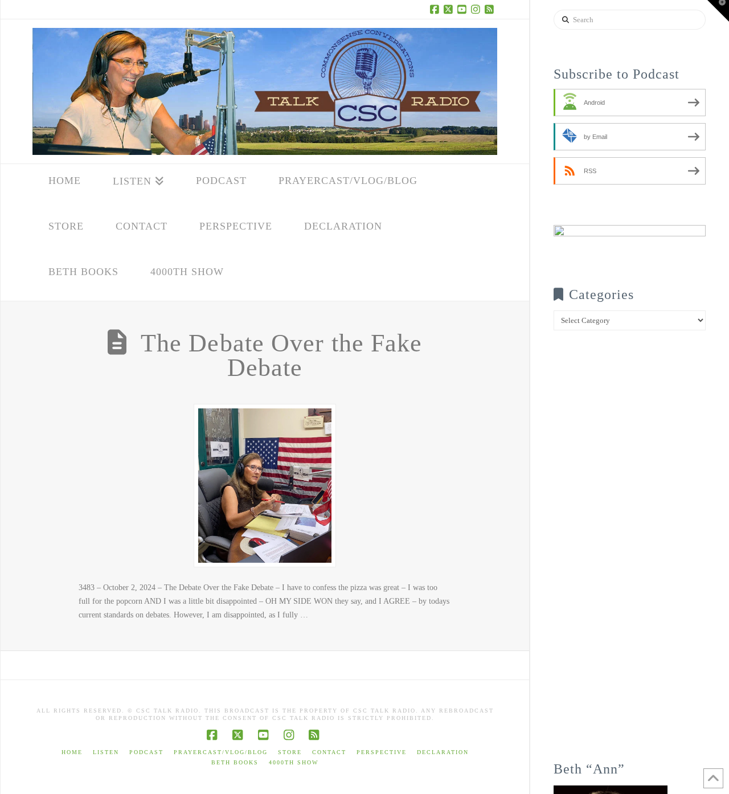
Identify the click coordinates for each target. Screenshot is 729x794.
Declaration (443, 752)
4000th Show (293, 762)
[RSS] (490, 9)
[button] (718, 11)
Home (72, 752)
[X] (449, 9)
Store (290, 752)
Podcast (146, 752)
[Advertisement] (630, 554)
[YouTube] (463, 9)
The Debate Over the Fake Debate (281, 355)
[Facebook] (436, 9)
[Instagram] (477, 9)
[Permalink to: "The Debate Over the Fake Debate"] (264, 485)
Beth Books (235, 762)
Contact (329, 752)
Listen (106, 752)
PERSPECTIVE (382, 752)
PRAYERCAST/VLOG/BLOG (221, 752)
